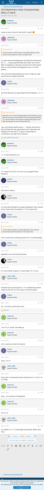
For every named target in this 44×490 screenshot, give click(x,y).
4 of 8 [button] (22, 436)
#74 (42, 324)
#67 (42, 187)
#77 (42, 374)
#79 (42, 409)
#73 (42, 303)
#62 (42, 45)
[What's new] (41, 2)
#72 (42, 284)
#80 (42, 426)
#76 (42, 357)
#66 (42, 168)
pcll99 (4, 16)
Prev (15, 436)
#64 (42, 108)
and (11, 137)
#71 (42, 267)
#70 (42, 250)
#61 (42, 28)
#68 (42, 203)
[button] (2, 479)
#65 (42, 151)
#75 (42, 340)
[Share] (38, 28)
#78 (42, 392)
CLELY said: (6, 49)
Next (28, 436)
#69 (42, 222)
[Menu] (2, 2)
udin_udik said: (7, 112)
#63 (42, 89)
